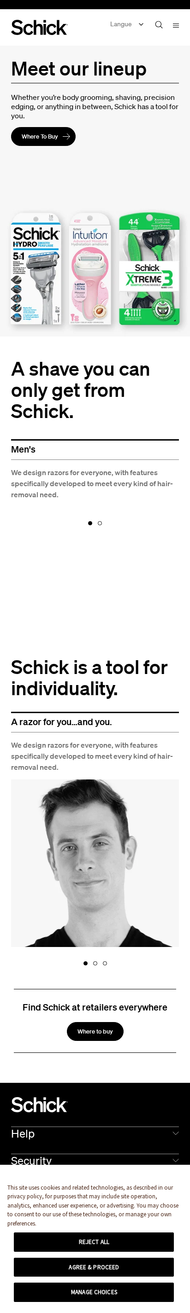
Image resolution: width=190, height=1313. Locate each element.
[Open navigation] (176, 25)
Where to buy (95, 1031)
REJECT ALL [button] (94, 1242)
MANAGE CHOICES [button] (94, 1292)
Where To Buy (40, 136)
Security (31, 1160)
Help (23, 1133)
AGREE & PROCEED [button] (94, 1267)
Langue (121, 24)
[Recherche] (159, 25)
